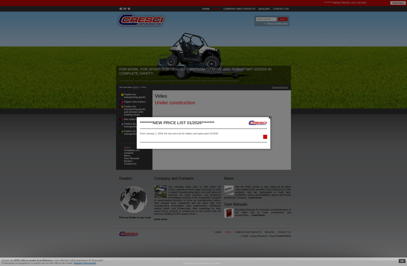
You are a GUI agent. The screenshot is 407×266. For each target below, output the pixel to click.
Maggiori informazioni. (85, 263)
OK (402, 261)
